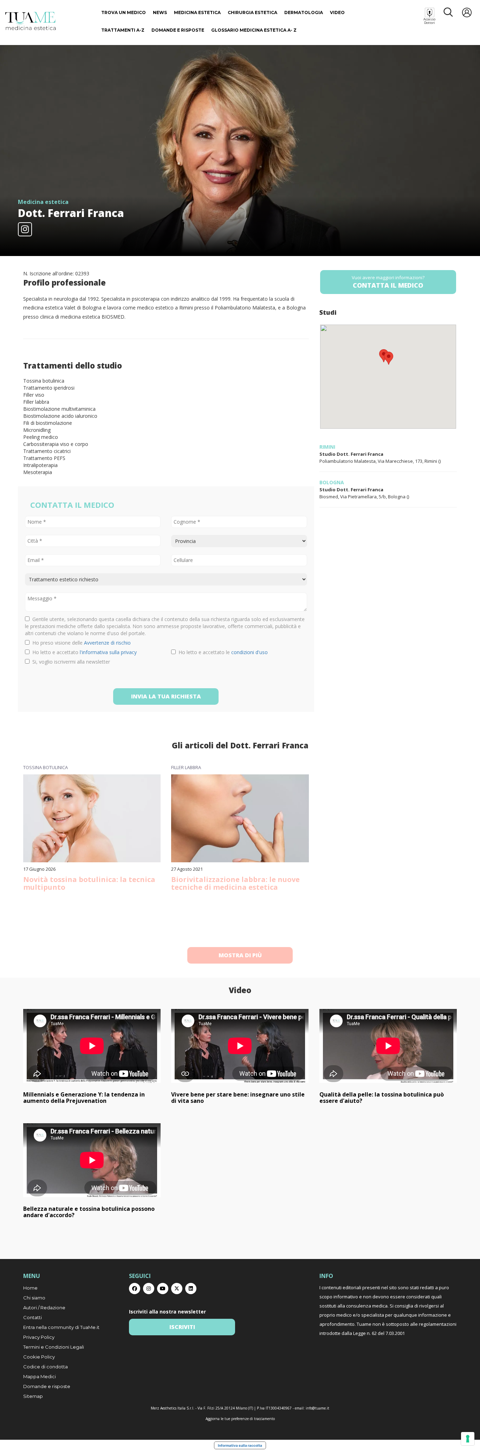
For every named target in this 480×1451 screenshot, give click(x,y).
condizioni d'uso (249, 652)
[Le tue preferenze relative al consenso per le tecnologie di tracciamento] (467, 1438)
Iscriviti (182, 1327)
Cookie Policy (39, 1357)
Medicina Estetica (197, 12)
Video (337, 12)
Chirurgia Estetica (252, 12)
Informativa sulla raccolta (240, 1445)
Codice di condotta (45, 1366)
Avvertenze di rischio (107, 642)
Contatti (32, 1317)
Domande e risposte (177, 30)
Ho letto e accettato (83, 652)
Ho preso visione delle (80, 642)
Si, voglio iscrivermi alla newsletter (70, 661)
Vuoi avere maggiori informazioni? (388, 281)
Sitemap (33, 1396)
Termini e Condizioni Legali (53, 1347)
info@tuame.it (317, 1408)
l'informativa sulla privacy (108, 652)
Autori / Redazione (44, 1307)
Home (30, 1288)
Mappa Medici (39, 1376)
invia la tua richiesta (166, 696)
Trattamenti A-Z (122, 30)
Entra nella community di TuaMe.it (61, 1327)
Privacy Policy (38, 1337)
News (160, 12)
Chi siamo (34, 1297)
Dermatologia (303, 12)
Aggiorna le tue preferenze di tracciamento (240, 1418)
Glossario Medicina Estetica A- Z (254, 30)
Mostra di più (240, 955)
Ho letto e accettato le (222, 652)
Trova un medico (123, 12)
